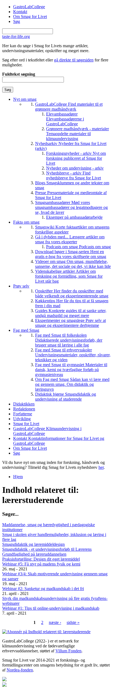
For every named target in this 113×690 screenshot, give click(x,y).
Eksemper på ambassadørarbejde (74, 217)
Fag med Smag (26, 330)
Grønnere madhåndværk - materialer (77, 133)
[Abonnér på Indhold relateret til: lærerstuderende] (46, 631)
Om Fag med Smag (72, 384)
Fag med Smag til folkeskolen (68, 340)
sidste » (73, 622)
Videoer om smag (73, 264)
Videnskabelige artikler (69, 276)
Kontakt (20, 11)
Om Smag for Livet (30, 16)
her (101, 467)
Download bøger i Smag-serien (70, 254)
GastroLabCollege (29, 6)
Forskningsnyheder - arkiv (76, 158)
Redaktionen (24, 409)
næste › (55, 622)
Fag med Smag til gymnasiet (71, 369)
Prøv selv (21, 286)
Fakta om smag (26, 222)
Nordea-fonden (20, 670)
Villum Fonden (68, 650)
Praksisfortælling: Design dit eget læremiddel (41, 559)
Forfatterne (22, 413)
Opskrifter (71, 293)
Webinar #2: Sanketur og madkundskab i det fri (43, 588)
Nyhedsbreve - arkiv (73, 175)
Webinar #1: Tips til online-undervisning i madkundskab (50, 608)
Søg (16, 21)
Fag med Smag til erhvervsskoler (73, 355)
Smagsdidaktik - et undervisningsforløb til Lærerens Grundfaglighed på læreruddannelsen (47, 551)
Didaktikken (24, 404)
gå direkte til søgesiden (74, 60)
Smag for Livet (26, 423)
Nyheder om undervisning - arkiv (75, 168)
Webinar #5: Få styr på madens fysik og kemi (41, 564)
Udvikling (22, 418)
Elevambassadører (65, 119)
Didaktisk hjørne (65, 396)
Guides (70, 313)
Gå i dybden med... (69, 239)
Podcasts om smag (78, 246)
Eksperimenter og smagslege (70, 323)
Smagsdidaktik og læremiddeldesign (33, 544)
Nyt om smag (24, 99)
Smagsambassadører (71, 207)
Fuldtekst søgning (18, 74)
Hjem (18, 476)
